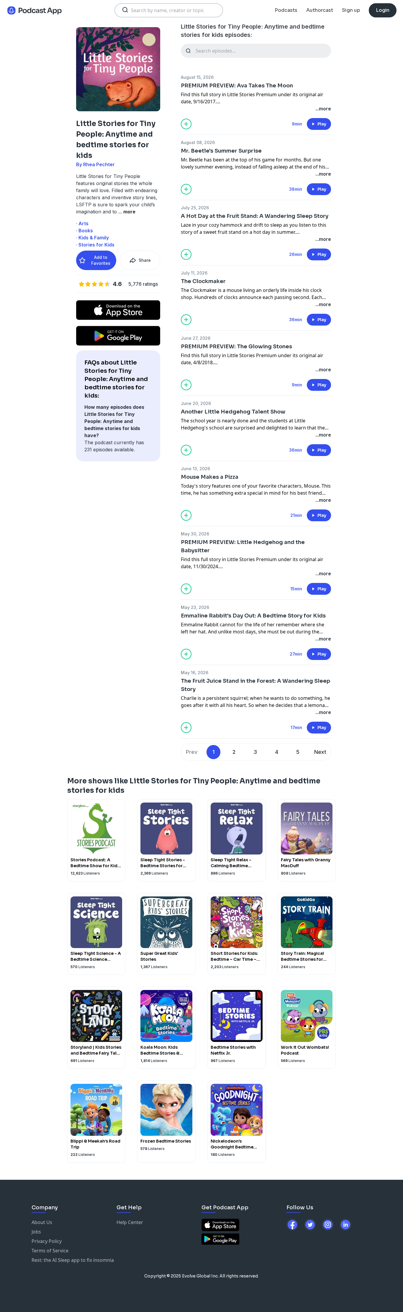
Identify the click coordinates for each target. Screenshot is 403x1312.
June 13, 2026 (195, 468)
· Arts (82, 223)
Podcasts (286, 10)
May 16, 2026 (194, 672)
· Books (84, 230)
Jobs (36, 1231)
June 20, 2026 (196, 403)
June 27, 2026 (195, 338)
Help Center (130, 1222)
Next (320, 752)
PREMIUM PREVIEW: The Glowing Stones (236, 346)
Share (145, 260)
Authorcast (319, 10)
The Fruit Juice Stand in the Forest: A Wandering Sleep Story (255, 685)
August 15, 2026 (197, 77)
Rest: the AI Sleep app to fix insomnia (73, 1260)
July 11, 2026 (194, 272)
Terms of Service (50, 1250)
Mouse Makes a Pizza (209, 477)
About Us (42, 1222)
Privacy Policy (47, 1241)
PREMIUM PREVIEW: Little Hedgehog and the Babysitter (243, 546)
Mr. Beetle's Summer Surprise (221, 151)
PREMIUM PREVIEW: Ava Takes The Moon (237, 85)
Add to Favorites (100, 260)
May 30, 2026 (195, 533)
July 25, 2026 (195, 207)
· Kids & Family (92, 238)
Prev (191, 752)
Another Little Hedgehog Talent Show (233, 412)
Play (321, 124)
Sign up (351, 10)
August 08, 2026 (198, 142)
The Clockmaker (203, 281)
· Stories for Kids (95, 245)
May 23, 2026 (195, 607)
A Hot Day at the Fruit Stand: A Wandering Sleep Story (254, 216)
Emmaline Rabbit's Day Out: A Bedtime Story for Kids (253, 615)
